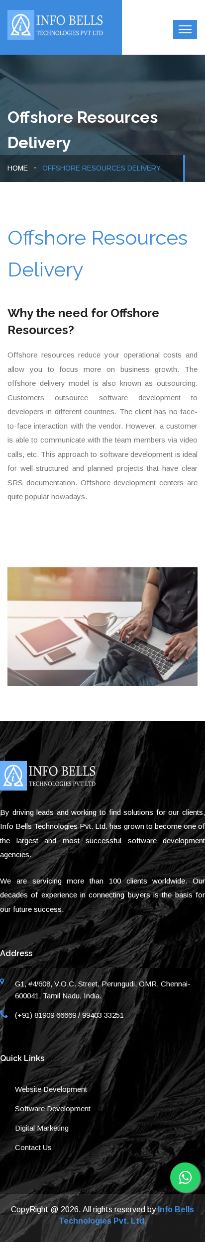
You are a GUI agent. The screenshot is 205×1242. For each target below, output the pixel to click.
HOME (17, 168)
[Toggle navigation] (185, 29)
